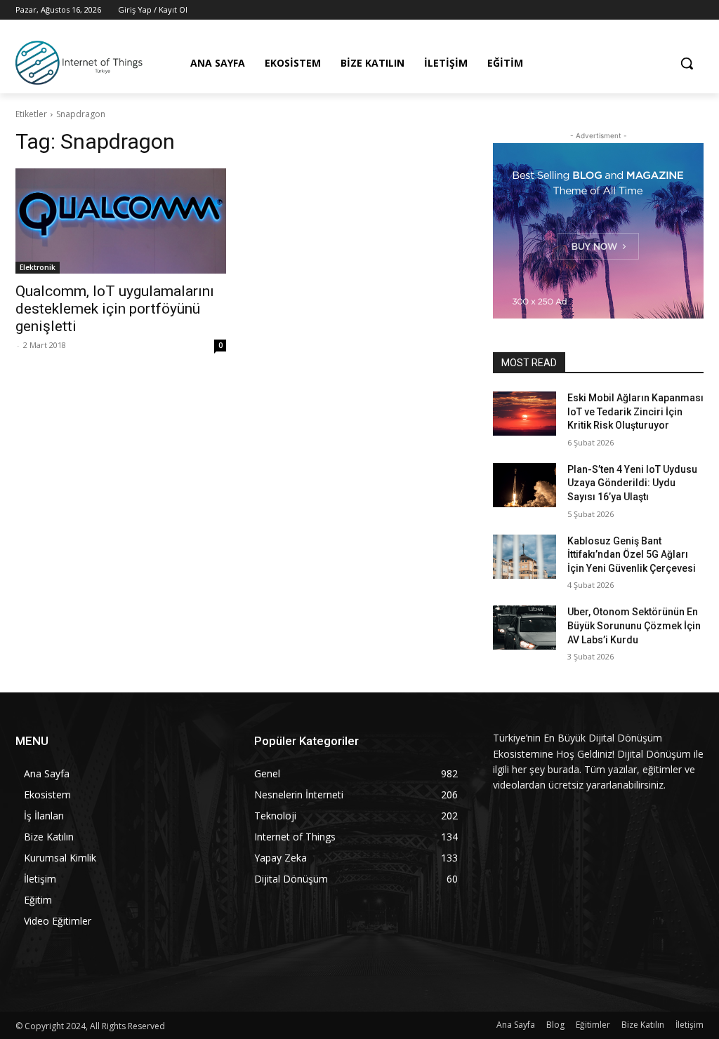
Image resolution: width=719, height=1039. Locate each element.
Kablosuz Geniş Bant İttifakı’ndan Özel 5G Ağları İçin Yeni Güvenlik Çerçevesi (631, 554)
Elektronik (37, 267)
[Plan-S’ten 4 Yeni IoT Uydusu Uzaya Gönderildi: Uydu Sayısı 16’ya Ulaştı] (524, 485)
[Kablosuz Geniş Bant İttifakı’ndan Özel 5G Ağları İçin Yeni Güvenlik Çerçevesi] (524, 557)
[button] (687, 63)
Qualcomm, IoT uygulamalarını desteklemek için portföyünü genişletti (114, 309)
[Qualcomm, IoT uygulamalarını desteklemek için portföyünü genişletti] (120, 221)
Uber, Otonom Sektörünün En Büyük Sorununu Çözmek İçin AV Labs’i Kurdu (634, 625)
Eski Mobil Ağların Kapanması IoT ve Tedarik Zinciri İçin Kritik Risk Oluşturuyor (635, 411)
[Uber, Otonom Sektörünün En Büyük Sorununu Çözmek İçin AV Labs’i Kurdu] (524, 627)
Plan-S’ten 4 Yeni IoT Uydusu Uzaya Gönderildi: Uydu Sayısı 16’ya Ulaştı (632, 483)
